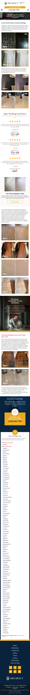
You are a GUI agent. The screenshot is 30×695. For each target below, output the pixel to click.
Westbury (5, 625)
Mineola (4, 551)
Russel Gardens (6, 598)
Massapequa (5, 542)
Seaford (4, 605)
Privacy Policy (15, 687)
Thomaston (5, 614)
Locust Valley (6, 531)
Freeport (4, 489)
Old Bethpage (6, 565)
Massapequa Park (7, 544)
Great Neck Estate (7, 500)
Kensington (5, 518)
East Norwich (6, 475)
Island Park (5, 515)
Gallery (15, 653)
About (15, 655)
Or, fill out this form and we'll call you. (15, 423)
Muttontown (5, 555)
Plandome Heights (7, 580)
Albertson (5, 448)
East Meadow (6, 473)
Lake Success (6, 522)
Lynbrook (5, 535)
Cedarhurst (5, 466)
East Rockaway (6, 477)
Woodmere (5, 631)
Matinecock (5, 546)
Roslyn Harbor (6, 594)
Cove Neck (5, 470)
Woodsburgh (5, 632)
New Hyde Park (6, 556)
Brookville (5, 462)
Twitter (19, 667)
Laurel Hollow (6, 526)
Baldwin (5, 452)
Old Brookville (6, 567)
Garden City (5, 491)
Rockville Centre (6, 587)
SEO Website (11, 693)
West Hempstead (6, 623)
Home (15, 645)
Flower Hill (5, 486)
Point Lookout (6, 584)
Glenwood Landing (7, 497)
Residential (15, 648)
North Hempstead (7, 560)
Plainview (5, 576)
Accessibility (8, 687)
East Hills (5, 471)
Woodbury (5, 629)
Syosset (4, 612)
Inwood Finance (6, 513)
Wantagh (5, 622)
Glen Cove (5, 493)
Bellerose (5, 457)
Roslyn (4, 591)
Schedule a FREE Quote (15, 7)
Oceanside (5, 564)
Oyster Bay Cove (6, 573)
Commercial (15, 650)
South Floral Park (7, 607)
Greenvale (5, 504)
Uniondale (5, 616)
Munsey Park (6, 553)
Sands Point (5, 602)
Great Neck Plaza (7, 502)
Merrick (4, 547)
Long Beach (5, 533)
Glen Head (5, 495)
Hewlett (4, 508)
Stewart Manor (6, 611)
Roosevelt (5, 589)
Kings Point (5, 520)
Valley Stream (6, 620)
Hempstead (5, 506)
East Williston (6, 479)
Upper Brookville (7, 618)
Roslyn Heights (6, 596)
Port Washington (6, 585)
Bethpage (5, 461)
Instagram (10, 667)
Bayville (4, 455)
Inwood (4, 511)
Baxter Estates (6, 453)
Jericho (4, 517)
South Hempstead (7, 609)
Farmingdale (5, 482)
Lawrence (5, 527)
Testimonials (15, 660)
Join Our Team (15, 663)
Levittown (5, 529)
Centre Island (6, 468)
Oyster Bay (5, 571)
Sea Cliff (5, 603)
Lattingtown (5, 524)
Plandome (5, 578)
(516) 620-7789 (14, 10)
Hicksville (5, 509)
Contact (15, 658)
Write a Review (1, 10)
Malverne (5, 537)
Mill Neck (5, 549)
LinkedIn (15, 671)
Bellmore (5, 459)
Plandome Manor (6, 582)
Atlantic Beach (6, 450)
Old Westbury (6, 569)
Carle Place (5, 464)
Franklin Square (6, 488)
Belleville (5, 444)
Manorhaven (5, 540)
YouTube (10, 671)
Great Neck (5, 499)
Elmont (4, 480)
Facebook (15, 667)
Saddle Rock (5, 600)
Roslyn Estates (6, 593)
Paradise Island (6, 574)
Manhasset (5, 538)
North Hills (5, 562)
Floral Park (5, 484)
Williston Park (6, 627)
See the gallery (15, 202)
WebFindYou (18, 693)
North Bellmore (6, 558)
